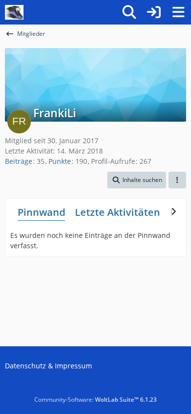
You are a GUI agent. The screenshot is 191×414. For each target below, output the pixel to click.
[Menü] (178, 12)
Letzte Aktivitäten (117, 212)
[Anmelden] (154, 12)
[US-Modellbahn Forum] (14, 12)
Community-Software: (95, 399)
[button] (136, 180)
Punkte (59, 161)
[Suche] (129, 12)
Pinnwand (41, 212)
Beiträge (18, 161)
